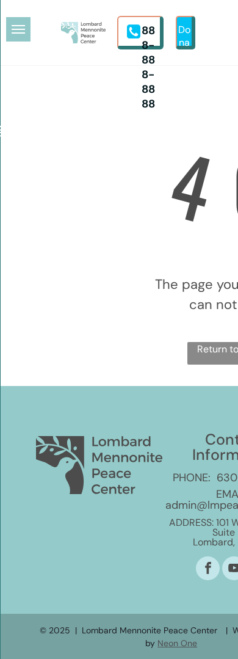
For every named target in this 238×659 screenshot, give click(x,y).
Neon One (177, 643)
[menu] (18, 29)
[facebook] (208, 569)
